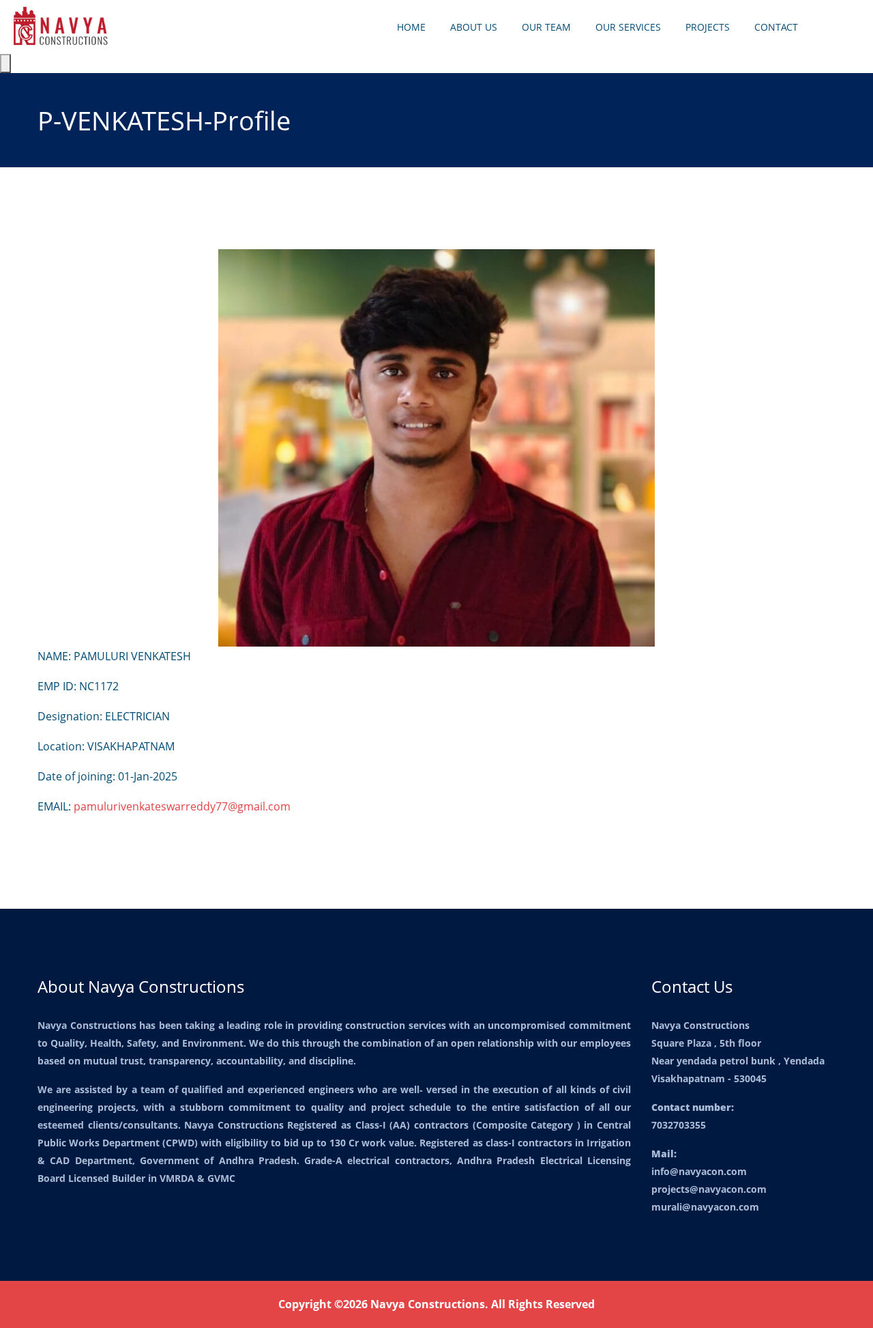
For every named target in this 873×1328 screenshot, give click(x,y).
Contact (776, 26)
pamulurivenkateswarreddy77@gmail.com (182, 806)
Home (411, 26)
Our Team (546, 26)
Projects (707, 26)
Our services (628, 26)
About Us (473, 26)
